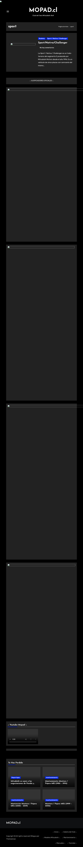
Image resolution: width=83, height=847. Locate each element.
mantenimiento (52, 777)
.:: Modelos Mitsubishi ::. (51, 837)
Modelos (42, 38)
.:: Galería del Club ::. (69, 832)
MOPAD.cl (43, 10)
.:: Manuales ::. (60, 843)
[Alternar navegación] (7, 11)
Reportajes (16, 777)
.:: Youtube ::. (72, 843)
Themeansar (11, 839)
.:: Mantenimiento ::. (69, 837)
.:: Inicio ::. (56, 832)
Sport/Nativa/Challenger (52, 43)
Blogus (33, 836)
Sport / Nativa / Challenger (57, 38)
